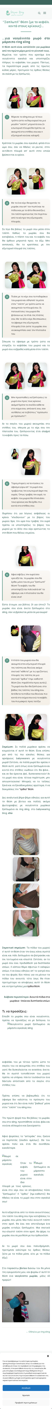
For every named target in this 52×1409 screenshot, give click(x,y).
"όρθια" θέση (26, 789)
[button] (48, 1356)
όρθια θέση (33, 986)
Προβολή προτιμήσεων (26, 1402)
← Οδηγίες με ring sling (38, 1331)
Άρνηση (26, 1395)
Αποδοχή (26, 1388)
